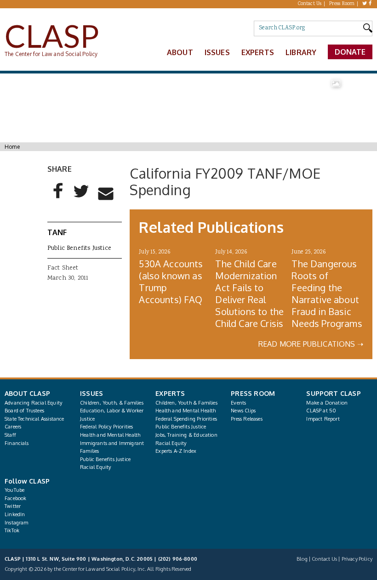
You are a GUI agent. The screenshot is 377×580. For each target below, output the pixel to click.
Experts (257, 52)
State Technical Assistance (34, 419)
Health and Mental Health (110, 435)
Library (301, 52)
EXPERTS (170, 393)
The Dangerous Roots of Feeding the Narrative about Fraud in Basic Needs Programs (326, 293)
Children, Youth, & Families (111, 403)
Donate (350, 51)
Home (12, 146)
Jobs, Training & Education (186, 435)
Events (238, 403)
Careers (13, 426)
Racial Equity (95, 467)
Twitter (13, 506)
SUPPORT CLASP (333, 393)
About (180, 52)
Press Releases (246, 419)
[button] (58, 198)
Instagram (17, 522)
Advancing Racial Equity (33, 403)
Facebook (15, 498)
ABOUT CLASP (27, 393)
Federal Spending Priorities (186, 419)
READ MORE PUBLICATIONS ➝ (310, 344)
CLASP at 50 (321, 410)
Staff (10, 435)
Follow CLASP (27, 481)
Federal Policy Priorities (106, 426)
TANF (57, 232)
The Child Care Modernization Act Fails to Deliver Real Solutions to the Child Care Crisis (249, 293)
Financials (17, 443)
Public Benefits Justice (79, 248)
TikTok (12, 530)
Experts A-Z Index (175, 451)
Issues (217, 52)
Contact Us (310, 4)
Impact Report (322, 419)
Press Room (342, 4)
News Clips (243, 410)
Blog (302, 559)
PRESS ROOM (253, 393)
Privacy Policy (357, 559)
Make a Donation (327, 403)
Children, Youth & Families (186, 403)
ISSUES (91, 393)
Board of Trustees (24, 410)
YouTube (14, 490)
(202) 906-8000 (177, 559)
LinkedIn (15, 514)
